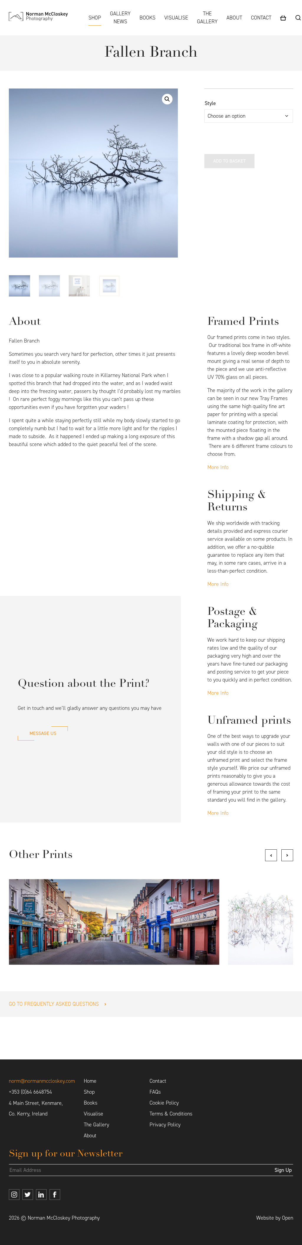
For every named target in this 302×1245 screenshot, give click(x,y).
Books (147, 17)
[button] (167, 99)
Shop (94, 17)
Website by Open (274, 1217)
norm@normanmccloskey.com (42, 1081)
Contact (261, 17)
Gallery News (120, 17)
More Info (218, 467)
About (234, 17)
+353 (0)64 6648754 (30, 1091)
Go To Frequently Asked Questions (54, 1004)
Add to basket (229, 161)
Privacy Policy (165, 1124)
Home (90, 1081)
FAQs (155, 1091)
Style (210, 103)
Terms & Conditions (171, 1113)
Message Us (42, 733)
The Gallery (207, 17)
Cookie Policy (164, 1102)
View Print (114, 922)
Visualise (176, 17)
